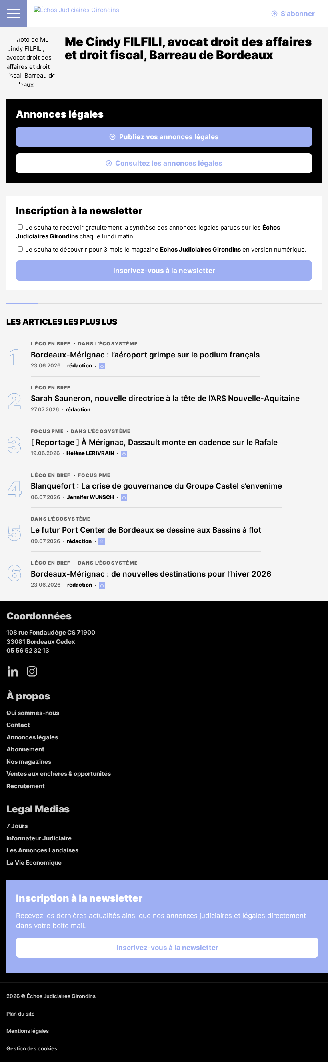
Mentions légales (27, 1031)
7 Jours (17, 826)
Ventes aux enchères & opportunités (58, 773)
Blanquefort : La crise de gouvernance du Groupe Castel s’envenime (156, 486)
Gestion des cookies (31, 1048)
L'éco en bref (51, 344)
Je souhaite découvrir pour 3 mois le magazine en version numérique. (166, 249)
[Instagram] (32, 671)
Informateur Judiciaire (39, 838)
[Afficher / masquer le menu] (13, 13)
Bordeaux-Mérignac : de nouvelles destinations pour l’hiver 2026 (151, 574)
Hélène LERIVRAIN (90, 453)
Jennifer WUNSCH (90, 497)
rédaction (79, 365)
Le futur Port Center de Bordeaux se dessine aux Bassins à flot (146, 530)
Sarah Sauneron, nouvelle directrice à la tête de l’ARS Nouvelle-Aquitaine (165, 398)
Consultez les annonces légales (168, 163)
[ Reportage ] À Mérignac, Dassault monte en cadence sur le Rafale (154, 442)
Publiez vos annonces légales (169, 137)
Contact (18, 725)
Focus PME (47, 431)
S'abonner (298, 14)
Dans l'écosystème (108, 344)
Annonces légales (32, 737)
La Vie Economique (34, 862)
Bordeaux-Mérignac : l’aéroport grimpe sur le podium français (145, 354)
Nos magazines (28, 761)
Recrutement (25, 786)
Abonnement (25, 749)
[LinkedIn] (12, 671)
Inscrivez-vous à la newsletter (164, 271)
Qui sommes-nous (32, 713)
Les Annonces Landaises (42, 850)
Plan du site (20, 1013)
